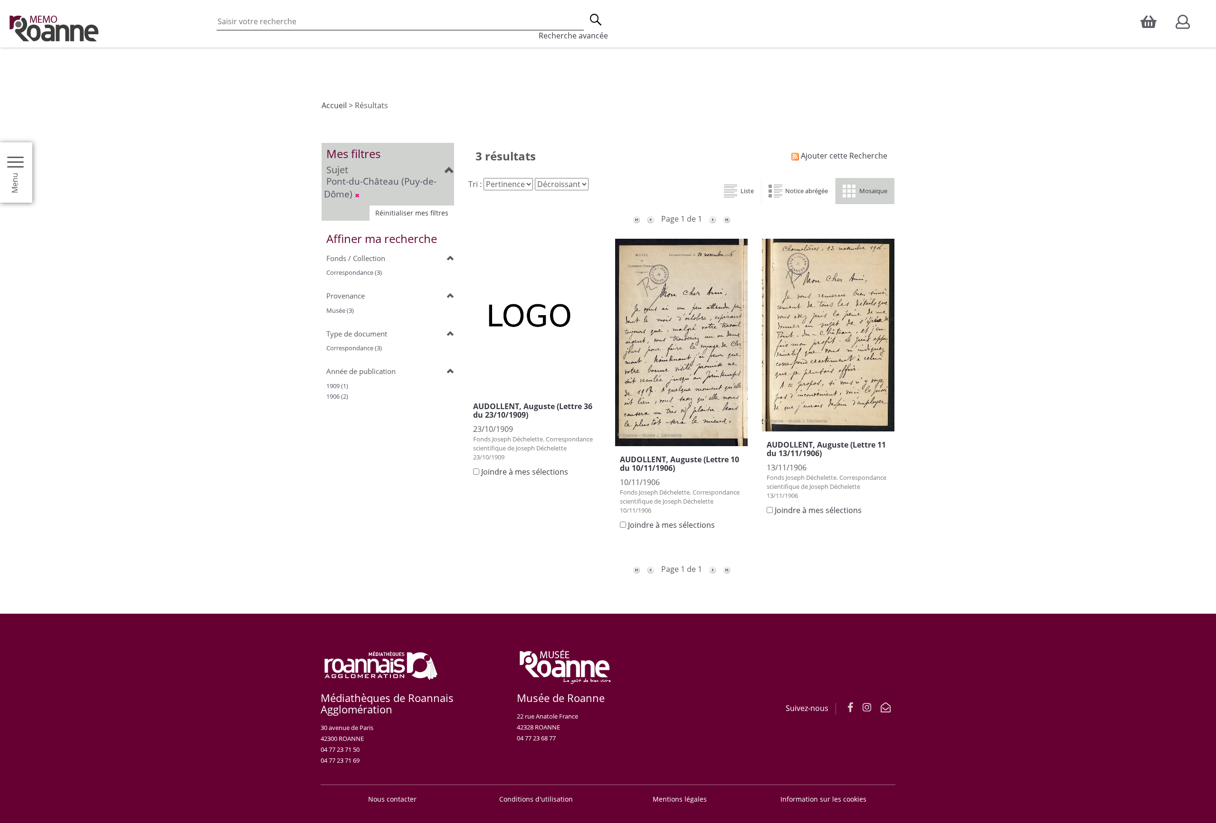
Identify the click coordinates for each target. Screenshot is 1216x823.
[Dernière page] (727, 219)
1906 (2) (337, 396)
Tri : (475, 184)
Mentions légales (680, 799)
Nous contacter (392, 799)
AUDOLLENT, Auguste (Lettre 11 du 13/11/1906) (826, 449)
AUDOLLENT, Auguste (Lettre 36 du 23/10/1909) (532, 410)
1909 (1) (337, 386)
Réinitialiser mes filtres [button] (411, 212)
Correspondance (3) (354, 272)
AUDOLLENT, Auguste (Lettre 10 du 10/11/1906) (679, 463)
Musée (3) (340, 310)
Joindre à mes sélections (524, 472)
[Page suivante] (712, 219)
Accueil (334, 105)
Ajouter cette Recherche (843, 155)
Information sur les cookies (823, 799)
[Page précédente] (651, 219)
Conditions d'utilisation (536, 799)
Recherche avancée (573, 35)
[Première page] (636, 219)
